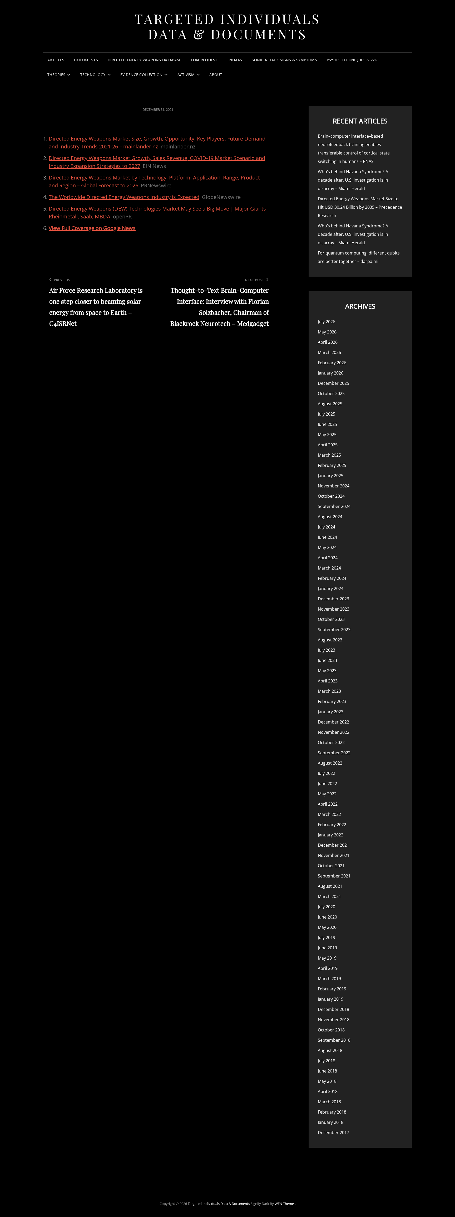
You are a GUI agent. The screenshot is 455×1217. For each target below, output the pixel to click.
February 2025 (332, 465)
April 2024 (328, 558)
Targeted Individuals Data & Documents (227, 26)
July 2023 (326, 650)
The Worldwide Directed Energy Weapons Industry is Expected (124, 197)
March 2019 (329, 978)
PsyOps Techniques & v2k (352, 59)
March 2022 (329, 814)
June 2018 (327, 1071)
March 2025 (329, 455)
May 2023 (327, 671)
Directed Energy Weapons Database (144, 59)
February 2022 (332, 824)
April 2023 (328, 681)
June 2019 (327, 948)
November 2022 (333, 732)
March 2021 (329, 896)
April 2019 (328, 968)
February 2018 (332, 1112)
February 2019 (332, 989)
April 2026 (328, 342)
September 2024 (334, 506)
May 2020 (327, 927)
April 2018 (328, 1091)
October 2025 (331, 393)
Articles (55, 59)
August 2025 (330, 404)
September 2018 (334, 1040)
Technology (93, 74)
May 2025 (327, 434)
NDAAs (235, 59)
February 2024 (332, 578)
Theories (56, 74)
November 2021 (333, 855)
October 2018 (331, 1030)
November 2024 (333, 486)
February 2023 (332, 701)
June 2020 (327, 917)
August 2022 (330, 763)
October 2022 (331, 742)
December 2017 (333, 1132)
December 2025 (333, 383)
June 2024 (327, 537)
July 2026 (326, 322)
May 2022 (327, 794)
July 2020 (326, 907)
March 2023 (329, 691)
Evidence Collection (141, 74)
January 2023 (330, 712)
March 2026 (329, 352)
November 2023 (333, 609)
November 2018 (333, 1020)
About (215, 74)
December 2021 (333, 845)
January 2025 (330, 475)
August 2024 (330, 517)
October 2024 (331, 496)
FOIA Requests (205, 59)
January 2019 (330, 999)
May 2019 (327, 958)
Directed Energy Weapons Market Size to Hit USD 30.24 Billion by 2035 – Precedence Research (360, 207)
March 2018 (329, 1102)
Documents (86, 59)
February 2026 (332, 363)
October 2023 (331, 619)
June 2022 (327, 783)
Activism (186, 74)
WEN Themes (285, 1203)
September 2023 (334, 629)
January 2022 (330, 835)
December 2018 (333, 1009)
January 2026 (330, 373)
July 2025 (326, 414)
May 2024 (327, 547)
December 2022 (333, 722)
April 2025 (328, 445)
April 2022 (328, 804)
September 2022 (334, 753)
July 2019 (326, 937)
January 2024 (330, 588)
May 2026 (327, 332)
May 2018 (327, 1081)
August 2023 (330, 640)
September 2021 (334, 876)
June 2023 (327, 660)
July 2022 (326, 773)
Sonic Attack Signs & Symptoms (284, 59)
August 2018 (330, 1050)
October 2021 (331, 866)
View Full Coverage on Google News (92, 228)
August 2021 (330, 886)
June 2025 (327, 424)
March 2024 (329, 568)
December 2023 (333, 599)
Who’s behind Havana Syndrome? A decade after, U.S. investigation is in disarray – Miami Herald (353, 180)
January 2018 (330, 1122)
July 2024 (326, 527)
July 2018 (326, 1061)
